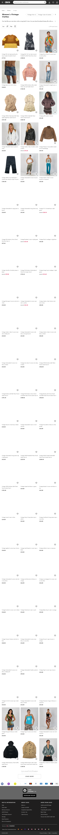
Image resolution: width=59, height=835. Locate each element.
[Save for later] (17, 50)
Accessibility (54, 833)
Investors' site (24, 812)
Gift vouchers (44, 807)
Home (3, 10)
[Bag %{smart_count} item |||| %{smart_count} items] (57, 2)
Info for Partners (44, 814)
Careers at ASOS (25, 807)
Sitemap (3, 816)
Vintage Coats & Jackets (44, 14)
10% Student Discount (7, 814)
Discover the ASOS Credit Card (48, 816)
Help (3, 805)
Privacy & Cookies (43, 833)
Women (9, 10)
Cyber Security (24, 814)
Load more (29, 776)
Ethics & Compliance (6, 821)
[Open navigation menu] (2, 2)
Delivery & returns (6, 809)
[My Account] (49, 2)
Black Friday (43, 812)
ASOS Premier (5, 812)
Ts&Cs (49, 833)
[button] (18, 829)
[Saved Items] (53, 2)
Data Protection (5, 819)
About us (23, 805)
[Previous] (25, 15)
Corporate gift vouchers (46, 809)
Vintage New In (32, 14)
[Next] (55, 15)
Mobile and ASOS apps (46, 805)
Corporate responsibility (26, 809)
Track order (4, 807)
